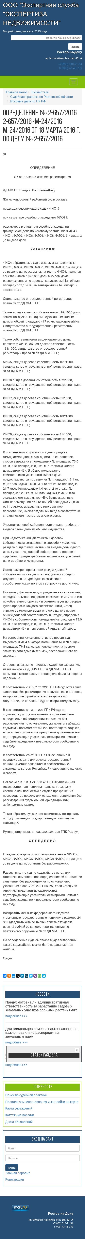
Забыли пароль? (17, 1173)
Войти (12, 1168)
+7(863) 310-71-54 (70, 64)
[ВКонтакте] (5, 976)
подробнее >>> (16, 1016)
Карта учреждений (18, 1108)
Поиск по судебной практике (26, 1095)
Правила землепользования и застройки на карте (41, 1101)
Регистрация (14, 1179)
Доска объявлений (19, 1121)
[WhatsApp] (39, 976)
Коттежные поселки (19, 1115)
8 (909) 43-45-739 (70, 68)
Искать (75, 46)
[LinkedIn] (22, 976)
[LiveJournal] (26, 976)
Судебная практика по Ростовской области (41, 96)
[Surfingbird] (31, 976)
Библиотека (40, 92)
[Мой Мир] (13, 976)
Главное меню (16, 92)
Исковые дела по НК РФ (28, 101)
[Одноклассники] (9, 976)
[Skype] (44, 976)
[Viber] (35, 976)
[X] (18, 976)
